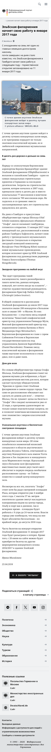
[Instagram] (44, 607)
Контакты (7, 720)
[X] (26, 607)
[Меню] (46, 4)
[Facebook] (17, 607)
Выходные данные (11, 724)
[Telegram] (8, 607)
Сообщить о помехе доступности (18, 735)
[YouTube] (35, 607)
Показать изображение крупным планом (26, 98)
